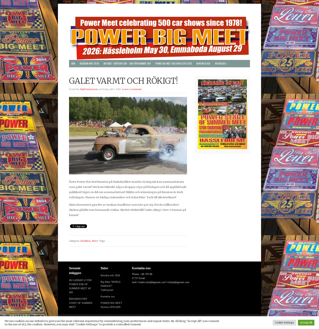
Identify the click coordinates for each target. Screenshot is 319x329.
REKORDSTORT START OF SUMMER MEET (80, 303)
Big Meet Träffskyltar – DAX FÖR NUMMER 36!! (127, 63)
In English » (221, 63)
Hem (73, 63)
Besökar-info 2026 (89, 63)
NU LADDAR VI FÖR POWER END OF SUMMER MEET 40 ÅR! (80, 286)
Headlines (85, 241)
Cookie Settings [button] (284, 322)
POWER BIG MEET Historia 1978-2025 (173, 63)
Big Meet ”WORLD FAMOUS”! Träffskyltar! (110, 286)
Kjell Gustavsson (89, 89)
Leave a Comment (131, 89)
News (95, 241)
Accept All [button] (306, 322)
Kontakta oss (203, 63)
